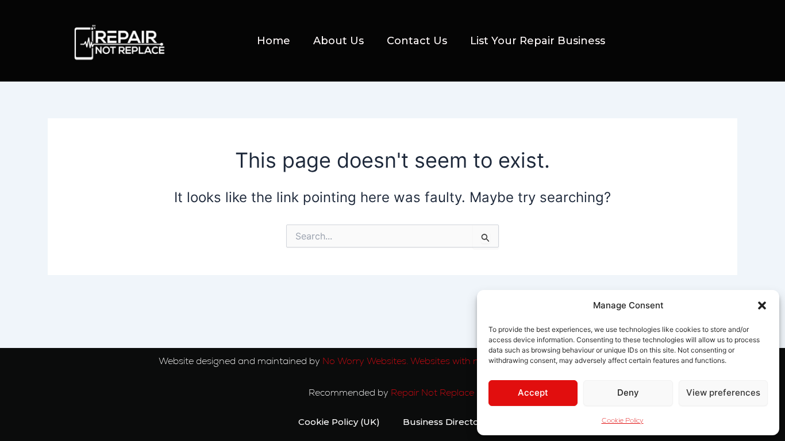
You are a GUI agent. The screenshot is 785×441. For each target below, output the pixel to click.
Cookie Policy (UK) (339, 421)
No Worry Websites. (365, 361)
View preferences (723, 392)
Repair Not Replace (433, 392)
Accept (533, 392)
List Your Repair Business (537, 40)
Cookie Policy (623, 420)
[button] (762, 305)
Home (273, 40)
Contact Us (417, 40)
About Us (338, 40)
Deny (628, 392)
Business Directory (445, 421)
